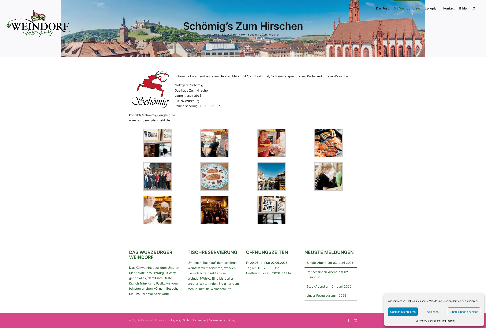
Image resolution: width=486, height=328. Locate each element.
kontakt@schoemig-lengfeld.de (152, 115)
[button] (474, 8)
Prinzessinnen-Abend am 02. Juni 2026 (328, 274)
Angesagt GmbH (181, 320)
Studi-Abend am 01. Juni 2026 (329, 286)
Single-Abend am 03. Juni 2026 (330, 263)
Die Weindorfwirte (218, 289)
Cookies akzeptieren (403, 311)
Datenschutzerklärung (428, 320)
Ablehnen (433, 311)
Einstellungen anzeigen (464, 311)
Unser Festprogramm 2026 (326, 295)
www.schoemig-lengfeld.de (149, 120)
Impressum (448, 320)
